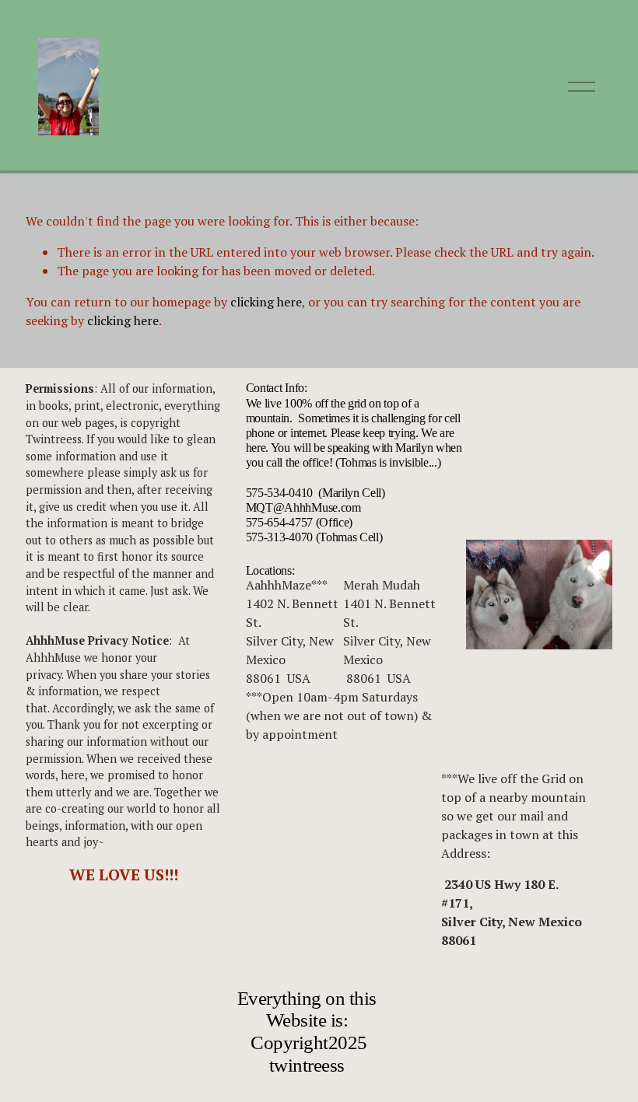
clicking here (266, 301)
